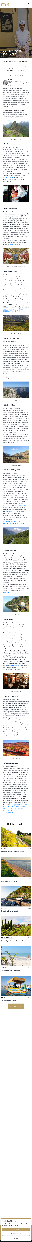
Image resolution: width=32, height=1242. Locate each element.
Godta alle (16, 1229)
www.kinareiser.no (15, 665)
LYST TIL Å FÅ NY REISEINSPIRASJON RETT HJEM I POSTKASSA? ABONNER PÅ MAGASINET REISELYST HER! (15, 809)
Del (28, 82)
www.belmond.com (15, 244)
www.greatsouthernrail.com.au (20, 805)
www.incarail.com (8, 177)
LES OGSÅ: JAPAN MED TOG (11, 311)
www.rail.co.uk (10, 511)
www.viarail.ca (7, 592)
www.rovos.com (23, 736)
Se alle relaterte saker (16, 1006)
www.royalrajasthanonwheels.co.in (13, 309)
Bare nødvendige (16, 1234)
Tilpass (16, 1238)
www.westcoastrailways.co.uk (11, 521)
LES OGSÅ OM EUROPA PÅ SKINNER (13, 523)
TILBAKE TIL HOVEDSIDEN (10, 813)
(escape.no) (22, 376)
